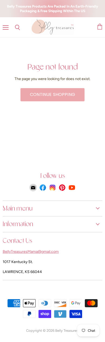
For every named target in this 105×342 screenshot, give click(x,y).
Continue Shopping (52, 94)
